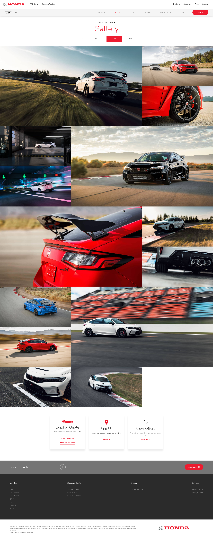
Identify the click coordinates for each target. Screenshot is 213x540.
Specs (182, 12)
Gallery (117, 12)
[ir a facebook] (63, 467)
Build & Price (72, 492)
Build (200, 12)
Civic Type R (14, 496)
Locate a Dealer (137, 489)
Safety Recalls (197, 492)
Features (147, 12)
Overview (102, 12)
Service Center (197, 489)
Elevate (13, 505)
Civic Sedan (14, 492)
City (11, 489)
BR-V (12, 499)
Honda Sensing (166, 12)
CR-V (12, 502)
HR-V (12, 509)
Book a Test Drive (74, 496)
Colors (132, 12)
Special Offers (73, 489)
